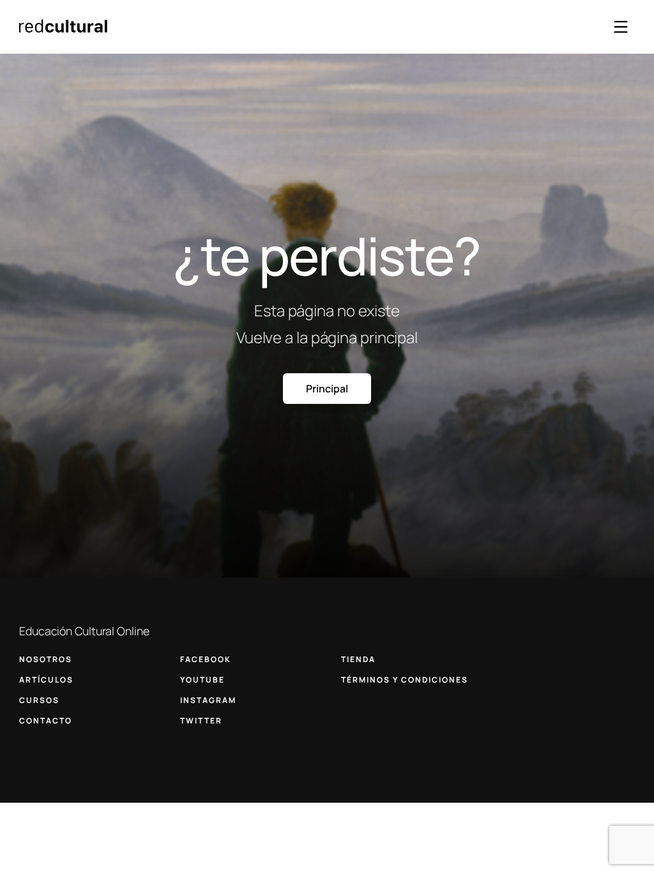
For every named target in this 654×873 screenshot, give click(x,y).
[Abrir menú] (621, 27)
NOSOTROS (45, 659)
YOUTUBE (202, 679)
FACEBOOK (205, 659)
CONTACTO (45, 720)
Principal (326, 389)
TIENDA (358, 659)
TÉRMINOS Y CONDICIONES (404, 679)
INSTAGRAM (208, 700)
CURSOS (39, 700)
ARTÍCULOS (46, 679)
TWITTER (201, 720)
